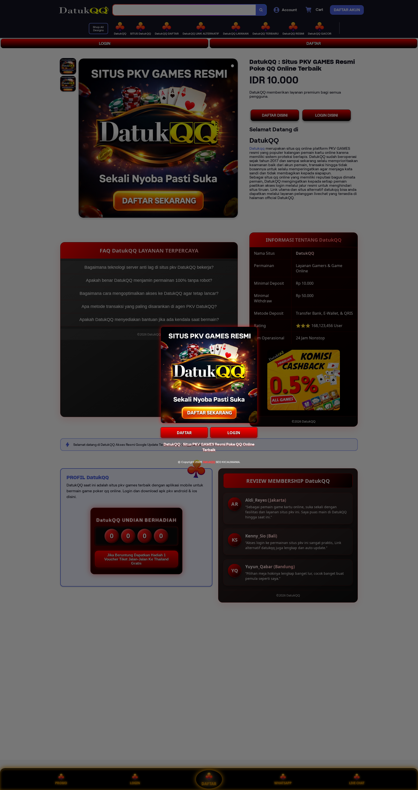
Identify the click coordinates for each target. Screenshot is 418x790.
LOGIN (233, 432)
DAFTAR (184, 432)
